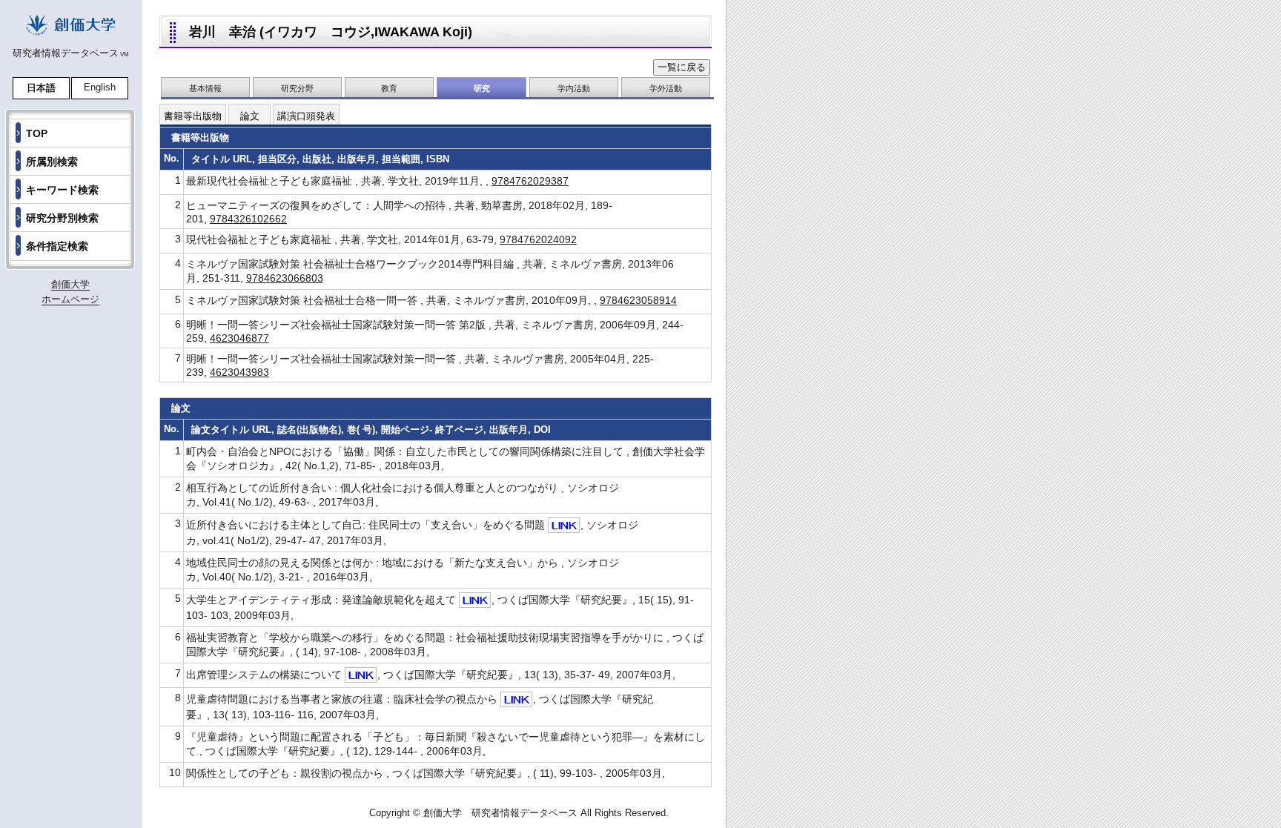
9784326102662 (248, 219)
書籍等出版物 (193, 116)
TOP (36, 133)
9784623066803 (284, 278)
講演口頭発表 (306, 116)
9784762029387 (530, 181)
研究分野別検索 (62, 218)
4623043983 (239, 372)
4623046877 (239, 338)
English (100, 87)
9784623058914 (638, 300)
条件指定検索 (57, 246)
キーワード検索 (62, 190)
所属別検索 (52, 162)
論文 (249, 116)
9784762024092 (538, 239)
